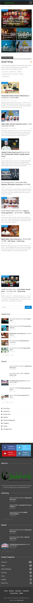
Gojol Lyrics (5, 71)
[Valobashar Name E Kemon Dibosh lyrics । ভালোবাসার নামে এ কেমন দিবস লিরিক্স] (10, 87)
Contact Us (26, 591)
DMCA (21, 593)
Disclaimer (18, 591)
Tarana (21, 74)
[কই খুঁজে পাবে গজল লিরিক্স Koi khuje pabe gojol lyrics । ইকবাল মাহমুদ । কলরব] (5, 390)
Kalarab (19, 71)
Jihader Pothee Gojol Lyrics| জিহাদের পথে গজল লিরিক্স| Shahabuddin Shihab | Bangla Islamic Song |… (15, 154)
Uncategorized (5, 76)
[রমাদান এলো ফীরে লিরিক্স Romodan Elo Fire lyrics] (5, 397)
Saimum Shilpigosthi (6, 74)
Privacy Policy (14, 593)
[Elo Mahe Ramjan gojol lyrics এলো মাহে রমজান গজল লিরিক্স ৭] (5, 383)
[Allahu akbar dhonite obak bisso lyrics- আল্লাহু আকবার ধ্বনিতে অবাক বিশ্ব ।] (10, 116)
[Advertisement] (16, 263)
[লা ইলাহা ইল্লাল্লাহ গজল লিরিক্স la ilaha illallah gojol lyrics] (5, 350)
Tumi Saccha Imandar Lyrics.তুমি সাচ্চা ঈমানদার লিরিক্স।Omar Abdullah (24, 48)
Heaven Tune (12, 71)
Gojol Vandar (20, 600)
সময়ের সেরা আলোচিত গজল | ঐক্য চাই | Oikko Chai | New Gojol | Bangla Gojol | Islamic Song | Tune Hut (16, 21)
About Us (11, 591)
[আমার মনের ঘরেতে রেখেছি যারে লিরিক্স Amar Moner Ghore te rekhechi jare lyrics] (5, 328)
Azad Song (5, 10)
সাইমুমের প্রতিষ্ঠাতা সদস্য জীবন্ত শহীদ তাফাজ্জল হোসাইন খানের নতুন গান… (8, 48)
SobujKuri (15, 74)
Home (6, 591)
